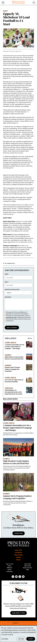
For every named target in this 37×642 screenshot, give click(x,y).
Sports (5, 10)
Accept (30, 639)
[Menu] (3, 2)
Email (6, 282)
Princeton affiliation (12, 289)
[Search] (33, 2)
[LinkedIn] (23, 576)
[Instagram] (19, 576)
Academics (8, 354)
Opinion (18, 557)
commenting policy (11, 317)
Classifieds (9, 571)
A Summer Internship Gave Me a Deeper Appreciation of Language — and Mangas (14, 346)
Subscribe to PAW (18, 613)
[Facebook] (16, 576)
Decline (21, 639)
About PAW (27, 564)
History (18, 560)
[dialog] (18, 634)
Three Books (9, 388)
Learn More (18, 533)
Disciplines (18, 552)
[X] (13, 576)
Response (8, 297)
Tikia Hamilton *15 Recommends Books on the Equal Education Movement (13, 392)
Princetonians (18, 555)
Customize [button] (4, 639)
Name (6, 274)
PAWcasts (9, 567)
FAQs (27, 569)
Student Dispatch (10, 342)
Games (9, 569)
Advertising (27, 565)
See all (30, 338)
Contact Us (16, 623)
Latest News (18, 550)
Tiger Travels (9, 564)
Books (9, 565)
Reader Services (27, 567)
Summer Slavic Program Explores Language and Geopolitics (12, 369)
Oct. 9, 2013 (15, 51)
